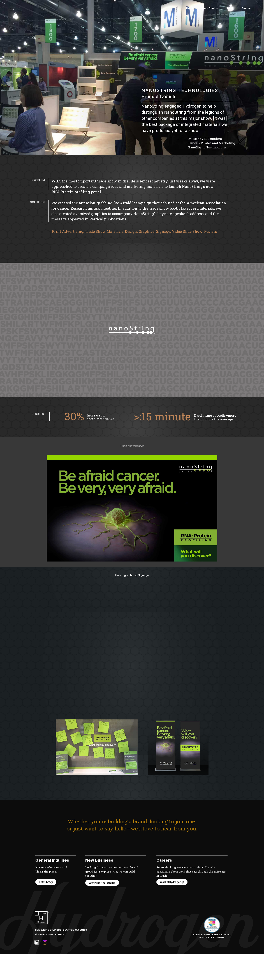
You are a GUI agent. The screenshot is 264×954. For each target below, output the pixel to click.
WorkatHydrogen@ (172, 882)
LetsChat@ (46, 882)
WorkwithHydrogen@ (102, 882)
